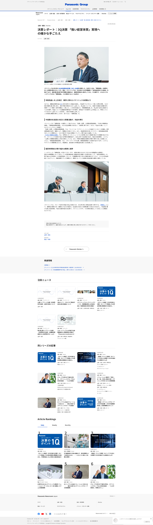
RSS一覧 (112, 513)
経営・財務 (67, 20)
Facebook (29, 518)
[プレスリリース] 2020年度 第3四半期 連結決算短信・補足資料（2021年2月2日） (63, 267)
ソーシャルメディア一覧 (59, 514)
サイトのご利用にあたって (46, 521)
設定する (148, 521)
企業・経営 (52, 13)
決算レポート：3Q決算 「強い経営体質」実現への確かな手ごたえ (87, 20)
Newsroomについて (101, 513)
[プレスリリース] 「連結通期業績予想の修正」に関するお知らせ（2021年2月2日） (63, 270)
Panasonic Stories (51, 20)
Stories (104, 13)
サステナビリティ (80, 13)
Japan (39, 13)
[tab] (54, 425)
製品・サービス (70, 13)
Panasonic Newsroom (47, 496)
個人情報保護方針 (94, 521)
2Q (61, 104)
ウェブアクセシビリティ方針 (68, 521)
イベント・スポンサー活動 (92, 13)
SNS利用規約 (57, 521)
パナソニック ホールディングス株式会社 (35, 1)
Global (112, 496)
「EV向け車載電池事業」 (51, 135)
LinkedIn (45, 518)
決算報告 (46, 265)
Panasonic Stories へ (76, 249)
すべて (46, 13)
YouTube (36, 518)
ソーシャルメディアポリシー (82, 521)
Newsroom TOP (41, 20)
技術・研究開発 (61, 13)
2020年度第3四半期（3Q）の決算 (69, 88)
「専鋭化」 (103, 205)
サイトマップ (36, 521)
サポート (29, 521)
